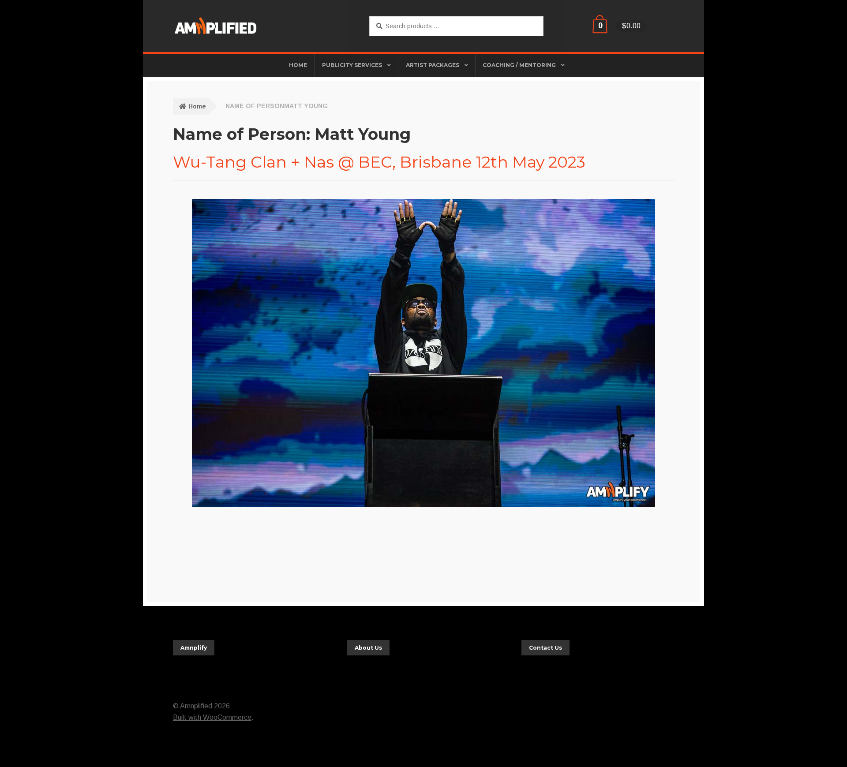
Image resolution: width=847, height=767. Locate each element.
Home (197, 106)
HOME (298, 65)
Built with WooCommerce (212, 717)
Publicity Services (352, 65)
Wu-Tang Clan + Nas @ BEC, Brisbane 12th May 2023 (379, 162)
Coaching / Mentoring (519, 65)
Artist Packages (432, 65)
